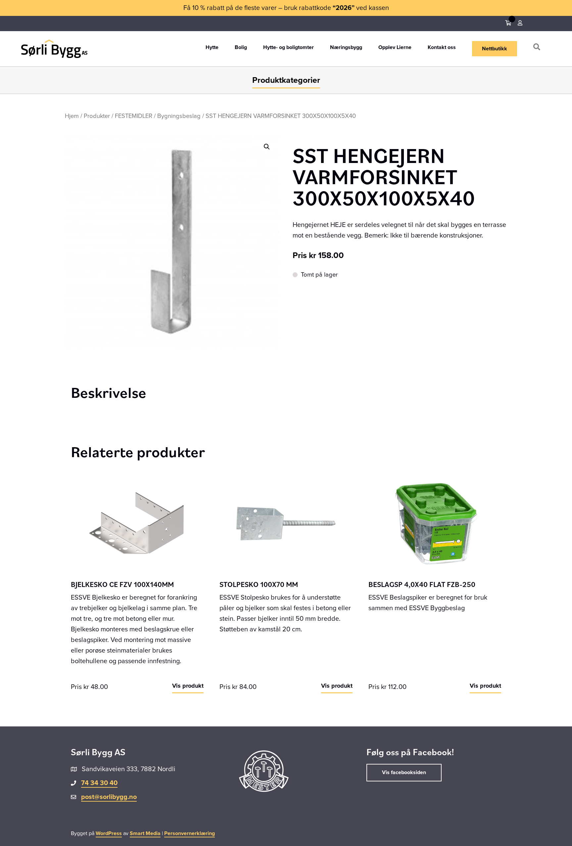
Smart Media (145, 833)
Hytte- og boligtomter (288, 48)
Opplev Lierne (394, 48)
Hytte (212, 48)
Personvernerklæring (189, 833)
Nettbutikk (494, 48)
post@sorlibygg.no (109, 797)
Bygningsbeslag (179, 116)
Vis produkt (188, 685)
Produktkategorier (286, 80)
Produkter (97, 116)
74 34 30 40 (99, 783)
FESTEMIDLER (133, 116)
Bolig (241, 48)
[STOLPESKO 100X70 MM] (285, 523)
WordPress (109, 833)
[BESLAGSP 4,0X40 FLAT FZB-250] (434, 523)
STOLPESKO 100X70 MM (258, 584)
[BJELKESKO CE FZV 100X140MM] (137, 523)
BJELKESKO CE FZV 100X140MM (122, 584)
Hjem (72, 116)
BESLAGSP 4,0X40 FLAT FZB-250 (421, 584)
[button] (538, 48)
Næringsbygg (346, 48)
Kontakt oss (442, 48)
